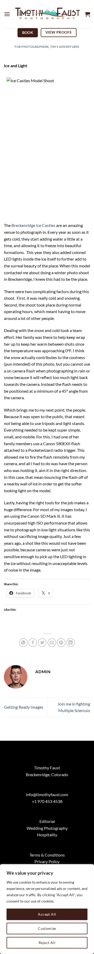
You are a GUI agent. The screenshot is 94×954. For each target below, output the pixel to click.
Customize (47, 928)
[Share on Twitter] (42, 642)
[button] (7, 14)
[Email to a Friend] (52, 642)
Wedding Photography (47, 828)
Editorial (47, 821)
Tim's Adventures (64, 46)
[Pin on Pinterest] (61, 642)
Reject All (47, 942)
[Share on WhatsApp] (23, 642)
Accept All (47, 914)
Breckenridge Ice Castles (33, 225)
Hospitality (47, 834)
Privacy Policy (47, 861)
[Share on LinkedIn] (70, 642)
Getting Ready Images (23, 706)
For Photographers (32, 46)
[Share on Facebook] (32, 642)
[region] (47, 909)
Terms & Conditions (47, 854)
